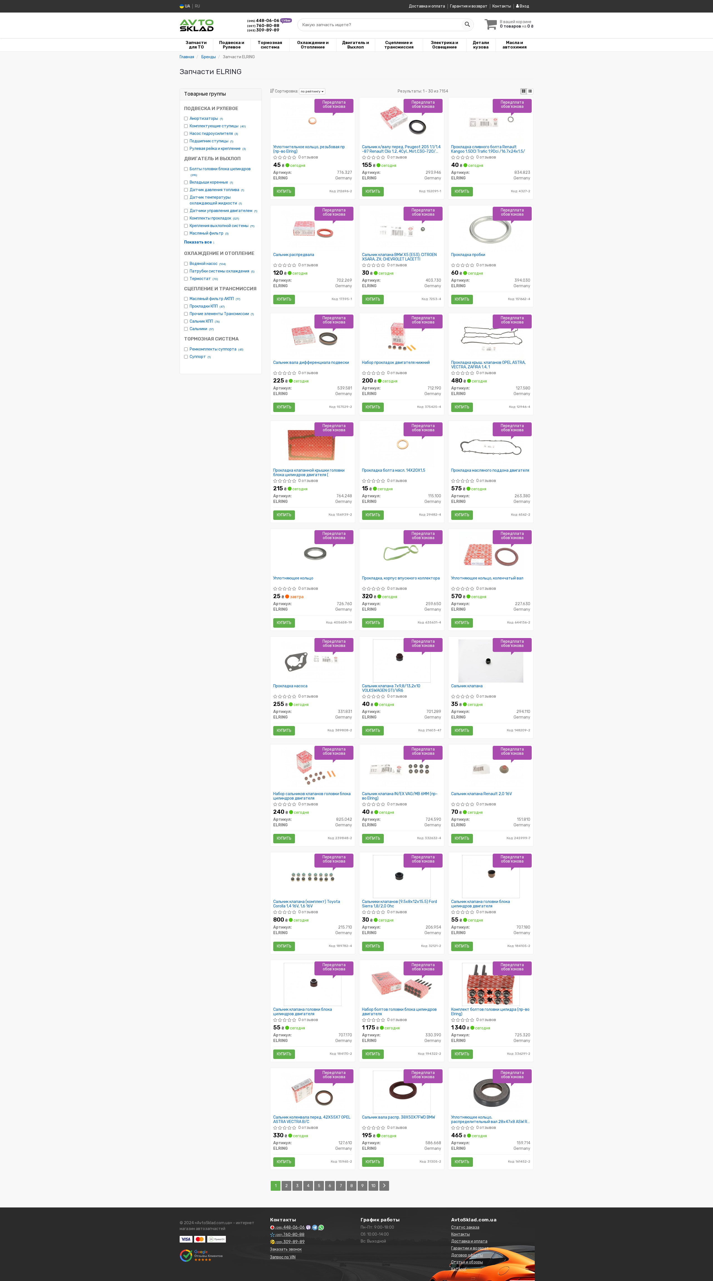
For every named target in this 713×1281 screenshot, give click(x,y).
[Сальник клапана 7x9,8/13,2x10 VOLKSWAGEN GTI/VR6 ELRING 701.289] (402, 660)
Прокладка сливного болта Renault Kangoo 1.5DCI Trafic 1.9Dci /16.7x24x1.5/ (488, 149)
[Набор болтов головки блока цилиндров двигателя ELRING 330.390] (401, 984)
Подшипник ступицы (211, 141)
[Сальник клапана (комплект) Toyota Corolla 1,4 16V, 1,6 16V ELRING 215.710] (312, 876)
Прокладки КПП (207, 306)
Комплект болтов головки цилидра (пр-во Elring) (490, 1011)
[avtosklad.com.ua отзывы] (201, 1256)
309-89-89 (263, 30)
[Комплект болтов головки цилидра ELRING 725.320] (491, 984)
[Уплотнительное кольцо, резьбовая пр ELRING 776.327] (312, 121)
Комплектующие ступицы (218, 126)
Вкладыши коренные (211, 182)
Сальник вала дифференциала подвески (311, 363)
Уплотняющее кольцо (293, 578)
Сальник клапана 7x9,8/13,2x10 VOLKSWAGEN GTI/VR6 (391, 688)
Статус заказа (465, 1227)
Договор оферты (467, 1255)
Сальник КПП (205, 321)
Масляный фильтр (209, 233)
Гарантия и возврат (468, 6)
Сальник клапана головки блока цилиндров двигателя (480, 904)
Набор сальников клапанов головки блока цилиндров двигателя (312, 796)
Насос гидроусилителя (214, 133)
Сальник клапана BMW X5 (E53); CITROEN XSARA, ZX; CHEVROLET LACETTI (399, 257)
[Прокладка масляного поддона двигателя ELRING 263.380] (490, 445)
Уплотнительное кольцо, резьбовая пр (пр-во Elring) (309, 149)
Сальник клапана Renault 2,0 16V (481, 794)
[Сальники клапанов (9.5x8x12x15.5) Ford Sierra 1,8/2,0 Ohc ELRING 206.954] (402, 876)
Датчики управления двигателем (223, 210)
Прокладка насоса (290, 686)
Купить (284, 191)
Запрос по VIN (283, 1257)
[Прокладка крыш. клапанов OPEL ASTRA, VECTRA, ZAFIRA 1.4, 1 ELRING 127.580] (490, 337)
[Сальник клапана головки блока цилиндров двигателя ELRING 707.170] (312, 984)
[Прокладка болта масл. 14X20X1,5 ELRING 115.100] (401, 445)
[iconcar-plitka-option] (523, 91)
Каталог (459, 1269)
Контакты (501, 6)
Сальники (202, 329)
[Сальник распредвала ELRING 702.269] (312, 229)
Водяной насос (208, 263)
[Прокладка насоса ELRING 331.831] (312, 660)
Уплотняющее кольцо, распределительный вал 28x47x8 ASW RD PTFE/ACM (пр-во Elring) (490, 1119)
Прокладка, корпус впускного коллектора (401, 578)
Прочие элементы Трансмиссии (222, 313)
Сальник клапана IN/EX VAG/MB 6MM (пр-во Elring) (400, 796)
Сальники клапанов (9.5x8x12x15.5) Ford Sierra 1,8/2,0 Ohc (399, 904)
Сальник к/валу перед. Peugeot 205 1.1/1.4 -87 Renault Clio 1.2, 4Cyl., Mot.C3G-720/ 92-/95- (401, 149)
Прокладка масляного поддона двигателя (490, 470)
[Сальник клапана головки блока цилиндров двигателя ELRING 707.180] (491, 876)
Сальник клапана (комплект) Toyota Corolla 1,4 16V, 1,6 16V (306, 904)
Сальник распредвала (293, 255)
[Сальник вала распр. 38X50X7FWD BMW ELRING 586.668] (402, 1092)
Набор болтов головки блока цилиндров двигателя (399, 1011)
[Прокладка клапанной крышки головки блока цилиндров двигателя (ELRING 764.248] (312, 445)
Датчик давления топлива (217, 189)
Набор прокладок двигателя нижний (396, 363)
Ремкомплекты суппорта (216, 349)
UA (187, 6)
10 (373, 1185)
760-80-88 (263, 25)
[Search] (467, 24)
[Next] (384, 1186)
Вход (524, 6)
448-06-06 (263, 20)
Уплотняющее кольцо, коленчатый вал (487, 578)
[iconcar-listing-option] (530, 91)
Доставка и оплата (427, 6)
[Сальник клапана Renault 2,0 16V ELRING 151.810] (490, 768)
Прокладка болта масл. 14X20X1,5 (393, 470)
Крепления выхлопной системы (222, 225)
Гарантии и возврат (470, 1248)
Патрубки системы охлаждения (222, 271)
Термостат (204, 278)
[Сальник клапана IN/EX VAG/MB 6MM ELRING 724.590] (401, 768)
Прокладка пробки (468, 255)
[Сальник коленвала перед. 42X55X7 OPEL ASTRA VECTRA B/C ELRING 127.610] (312, 1092)
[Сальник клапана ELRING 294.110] (490, 660)
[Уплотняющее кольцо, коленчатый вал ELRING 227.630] (490, 553)
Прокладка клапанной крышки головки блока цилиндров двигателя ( (309, 472)
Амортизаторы (206, 118)
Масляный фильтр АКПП (215, 298)
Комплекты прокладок (214, 218)
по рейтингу (311, 91)
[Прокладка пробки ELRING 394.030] (491, 229)
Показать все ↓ (199, 242)
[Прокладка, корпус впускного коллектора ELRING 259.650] (401, 553)
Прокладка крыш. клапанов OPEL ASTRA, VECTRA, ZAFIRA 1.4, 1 (488, 365)
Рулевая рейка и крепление (218, 148)
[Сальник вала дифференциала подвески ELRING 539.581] (312, 337)
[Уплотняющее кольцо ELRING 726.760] (312, 553)
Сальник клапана (467, 686)
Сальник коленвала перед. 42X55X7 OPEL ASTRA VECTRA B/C (311, 1119)
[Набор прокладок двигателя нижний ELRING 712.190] (401, 337)
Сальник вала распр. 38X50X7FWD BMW (398, 1117)
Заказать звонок (286, 1249)
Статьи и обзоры (467, 1262)
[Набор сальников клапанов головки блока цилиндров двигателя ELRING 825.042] (312, 768)
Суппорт (200, 356)
